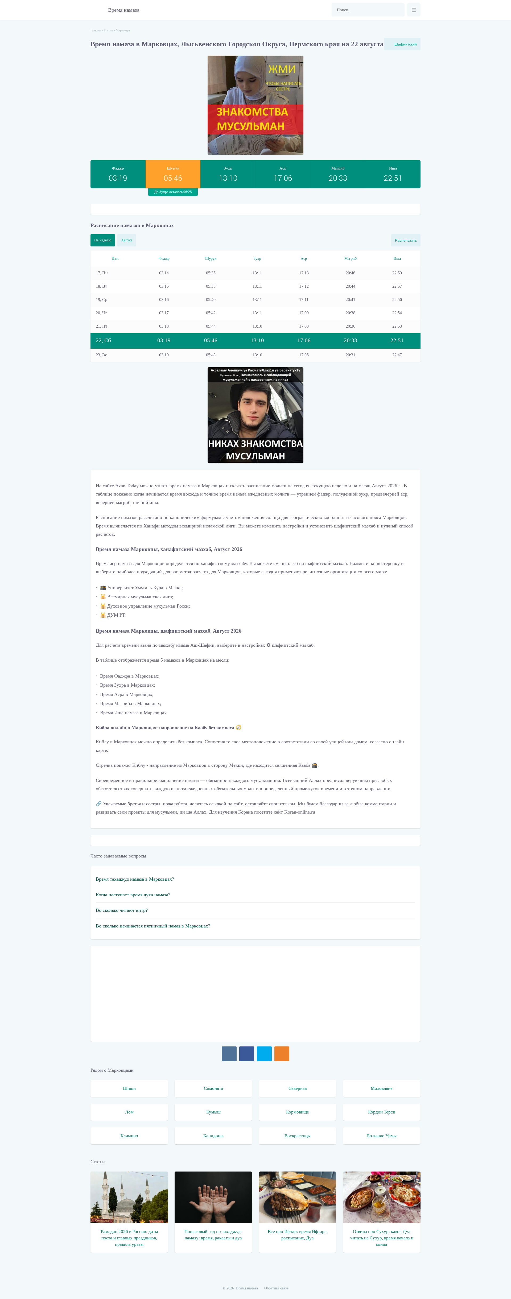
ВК (229, 1053)
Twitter (264, 1053)
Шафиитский (405, 44)
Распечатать (406, 240)
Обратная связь (276, 1288)
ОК (281, 1053)
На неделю (102, 240)
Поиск (398, 10)
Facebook (246, 1053)
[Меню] (414, 10)
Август (126, 240)
